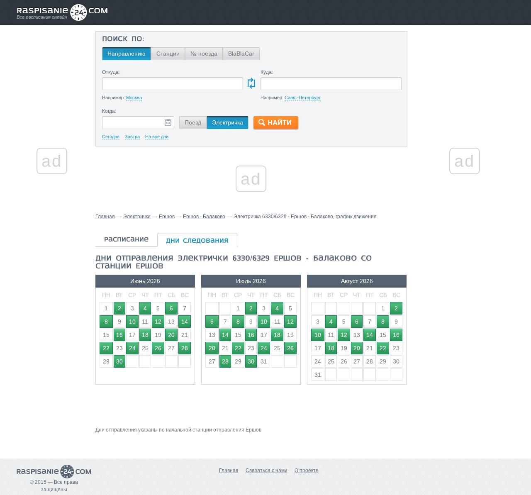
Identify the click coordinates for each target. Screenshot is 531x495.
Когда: (109, 111)
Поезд (193, 122)
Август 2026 (357, 281)
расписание (126, 240)
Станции (168, 53)
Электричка (227, 122)
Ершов (167, 216)
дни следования (197, 241)
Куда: (267, 72)
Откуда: (111, 72)
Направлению (126, 53)
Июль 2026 (251, 281)
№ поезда (203, 53)
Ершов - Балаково (204, 216)
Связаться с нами (266, 470)
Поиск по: (123, 39)
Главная (105, 216)
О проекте (307, 470)
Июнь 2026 (145, 281)
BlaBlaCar (241, 53)
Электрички (137, 216)
